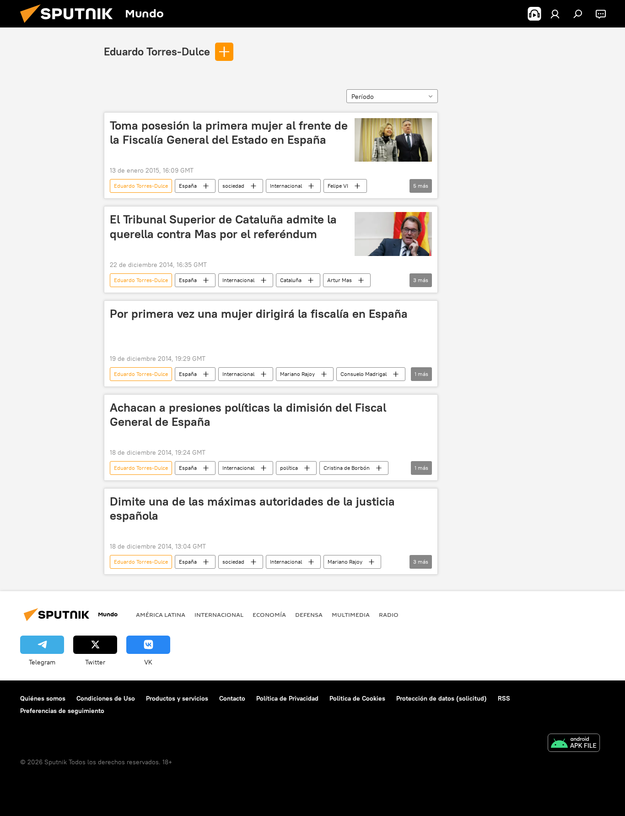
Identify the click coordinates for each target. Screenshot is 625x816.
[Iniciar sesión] (555, 14)
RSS (504, 698)
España (188, 185)
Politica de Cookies (357, 698)
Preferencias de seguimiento (62, 711)
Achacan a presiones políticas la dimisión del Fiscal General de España (248, 414)
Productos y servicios (177, 698)
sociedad (233, 185)
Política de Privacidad (287, 698)
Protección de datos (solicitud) (441, 698)
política (289, 467)
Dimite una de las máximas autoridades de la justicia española (252, 508)
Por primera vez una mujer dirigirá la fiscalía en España (259, 313)
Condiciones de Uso (105, 698)
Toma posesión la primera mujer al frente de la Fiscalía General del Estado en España (229, 132)
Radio (389, 614)
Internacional (286, 185)
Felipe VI (338, 185)
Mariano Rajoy (297, 373)
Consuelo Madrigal (363, 373)
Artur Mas (339, 280)
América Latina (160, 614)
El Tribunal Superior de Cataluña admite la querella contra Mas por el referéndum (223, 226)
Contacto (232, 698)
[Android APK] (574, 744)
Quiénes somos (42, 698)
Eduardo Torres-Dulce (157, 51)
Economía (269, 614)
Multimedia (351, 614)
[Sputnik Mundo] (70, 25)
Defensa (309, 614)
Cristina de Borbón (346, 467)
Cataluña (291, 280)
